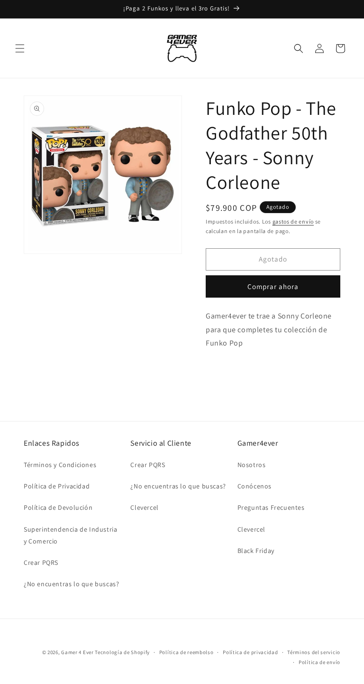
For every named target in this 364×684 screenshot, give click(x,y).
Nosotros (251, 464)
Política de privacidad (250, 652)
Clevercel (144, 507)
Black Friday (255, 550)
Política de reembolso (186, 652)
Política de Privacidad (57, 486)
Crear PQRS (41, 562)
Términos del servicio (313, 652)
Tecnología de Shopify (122, 652)
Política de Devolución (58, 507)
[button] (19, 48)
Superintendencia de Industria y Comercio (70, 535)
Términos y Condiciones (60, 464)
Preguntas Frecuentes (271, 507)
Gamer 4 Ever (77, 652)
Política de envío (319, 662)
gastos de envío (293, 221)
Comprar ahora (273, 286)
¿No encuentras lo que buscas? (71, 584)
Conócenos (254, 486)
